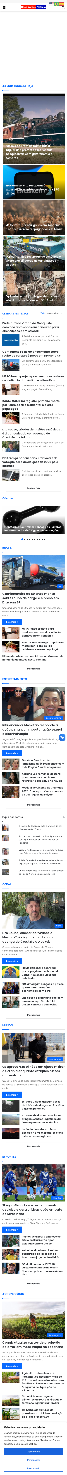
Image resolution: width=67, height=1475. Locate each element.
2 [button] (24, 539)
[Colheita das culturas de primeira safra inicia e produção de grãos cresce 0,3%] (10, 1414)
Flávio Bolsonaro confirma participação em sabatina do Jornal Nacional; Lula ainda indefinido (41, 973)
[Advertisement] (33, 47)
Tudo (43, 313)
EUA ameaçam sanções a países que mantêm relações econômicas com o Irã (43, 987)
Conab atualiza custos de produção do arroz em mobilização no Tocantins (33, 1344)
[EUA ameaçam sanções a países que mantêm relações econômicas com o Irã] (10, 988)
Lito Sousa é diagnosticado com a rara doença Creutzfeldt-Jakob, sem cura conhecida (42, 1001)
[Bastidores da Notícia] (33, 7)
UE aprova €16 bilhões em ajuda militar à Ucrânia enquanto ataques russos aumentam (33, 1071)
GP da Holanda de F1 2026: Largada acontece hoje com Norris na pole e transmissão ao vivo (42, 1269)
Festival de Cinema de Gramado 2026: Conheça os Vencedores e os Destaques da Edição (42, 791)
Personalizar (33, 1460)
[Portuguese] (56, 4)
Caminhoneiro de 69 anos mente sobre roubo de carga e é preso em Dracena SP (31, 353)
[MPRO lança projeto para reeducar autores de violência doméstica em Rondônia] (10, 389)
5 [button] (32, 539)
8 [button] (39, 539)
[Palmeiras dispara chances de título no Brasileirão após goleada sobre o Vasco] (10, 1241)
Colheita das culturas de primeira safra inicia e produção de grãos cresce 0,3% (42, 1413)
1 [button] (22, 539)
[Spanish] (62, 4)
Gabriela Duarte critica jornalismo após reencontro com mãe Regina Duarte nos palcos (43, 763)
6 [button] (34, 539)
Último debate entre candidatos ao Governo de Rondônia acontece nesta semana (32, 657)
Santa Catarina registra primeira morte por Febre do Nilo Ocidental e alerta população (31, 405)
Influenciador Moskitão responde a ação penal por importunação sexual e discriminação (32, 729)
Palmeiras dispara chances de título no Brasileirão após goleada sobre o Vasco (41, 1240)
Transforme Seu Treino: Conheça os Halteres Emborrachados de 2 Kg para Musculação (32, 528)
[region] (33, 1448)
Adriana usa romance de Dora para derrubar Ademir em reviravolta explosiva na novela (42, 777)
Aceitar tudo (33, 1451)
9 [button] (42, 539)
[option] (33, 520)
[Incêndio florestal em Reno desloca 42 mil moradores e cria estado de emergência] (10, 1133)
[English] (51, 4)
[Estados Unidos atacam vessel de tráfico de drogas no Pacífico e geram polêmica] (10, 1106)
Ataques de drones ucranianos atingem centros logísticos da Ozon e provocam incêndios (41, 1119)
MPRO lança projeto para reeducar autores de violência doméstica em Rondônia (33, 378)
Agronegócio (52, 313)
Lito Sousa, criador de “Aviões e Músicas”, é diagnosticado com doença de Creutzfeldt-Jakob (32, 433)
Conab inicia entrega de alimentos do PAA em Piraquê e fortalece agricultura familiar (42, 1399)
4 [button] (29, 539)
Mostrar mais (33, 668)
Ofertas (7, 498)
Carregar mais (33, 488)
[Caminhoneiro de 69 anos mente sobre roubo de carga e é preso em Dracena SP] (10, 365)
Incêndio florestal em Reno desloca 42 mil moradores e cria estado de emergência (42, 1132)
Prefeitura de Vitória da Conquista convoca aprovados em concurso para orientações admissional (30, 327)
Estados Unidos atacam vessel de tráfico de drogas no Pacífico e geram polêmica (43, 1105)
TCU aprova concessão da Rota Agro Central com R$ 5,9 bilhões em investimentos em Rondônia (40, 839)
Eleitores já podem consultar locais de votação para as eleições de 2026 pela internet (30, 462)
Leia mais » (12, 621)
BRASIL (7, 547)
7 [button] (37, 539)
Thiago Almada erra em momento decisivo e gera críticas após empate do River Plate (32, 1209)
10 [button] (44, 539)
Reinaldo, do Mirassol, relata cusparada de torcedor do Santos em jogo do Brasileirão (41, 1254)
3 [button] (27, 539)
